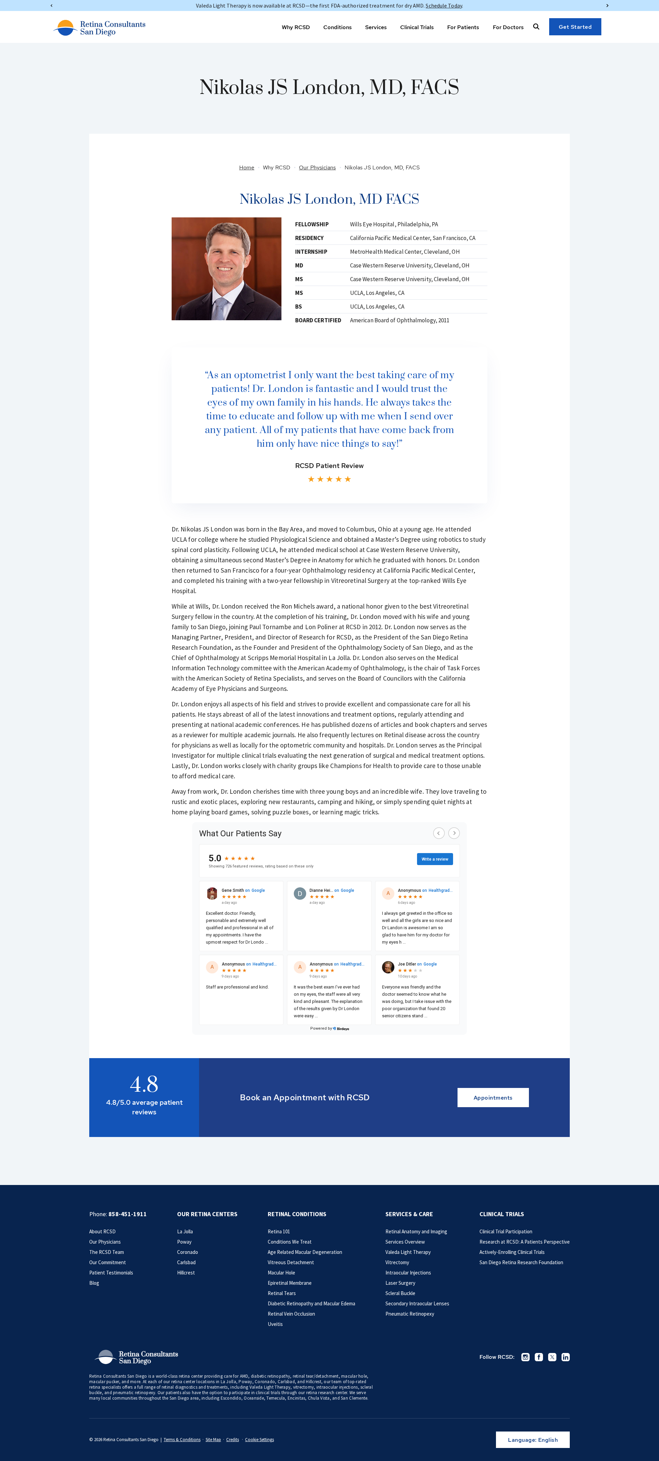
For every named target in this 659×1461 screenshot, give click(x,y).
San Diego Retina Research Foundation (521, 1262)
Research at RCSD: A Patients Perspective (524, 1241)
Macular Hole (281, 1272)
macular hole (354, 1376)
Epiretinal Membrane (290, 1283)
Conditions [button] (337, 27)
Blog (94, 1283)
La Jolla (185, 1231)
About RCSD (102, 1231)
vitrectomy (303, 1387)
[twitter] (552, 1357)
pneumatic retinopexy (134, 1393)
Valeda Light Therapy (408, 1252)
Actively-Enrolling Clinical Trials (512, 1252)
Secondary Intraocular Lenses (417, 1303)
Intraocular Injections (408, 1272)
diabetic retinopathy (270, 1376)
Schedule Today (444, 5)
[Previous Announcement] (52, 5)
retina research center (326, 1393)
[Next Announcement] (607, 5)
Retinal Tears (282, 1293)
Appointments (493, 1097)
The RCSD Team (106, 1252)
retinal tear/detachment (316, 1376)
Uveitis (275, 1324)
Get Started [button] (575, 27)
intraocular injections (337, 1387)
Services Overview (405, 1241)
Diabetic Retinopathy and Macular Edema (311, 1303)
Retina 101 (279, 1231)
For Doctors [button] (508, 27)
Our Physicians (105, 1241)
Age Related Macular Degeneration (305, 1252)
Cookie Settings (259, 1439)
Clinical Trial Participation (505, 1231)
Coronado (187, 1252)
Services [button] (376, 27)
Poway (184, 1241)
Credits (232, 1439)
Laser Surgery (400, 1283)
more (135, 1382)
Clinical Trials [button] (417, 27)
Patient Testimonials (111, 1272)
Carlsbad (186, 1262)
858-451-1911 (127, 1214)
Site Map (213, 1439)
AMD (244, 1376)
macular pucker (104, 1382)
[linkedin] (566, 1357)
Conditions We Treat (290, 1241)
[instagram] (525, 1357)
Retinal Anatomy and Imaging (416, 1231)
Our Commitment (107, 1262)
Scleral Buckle (400, 1293)
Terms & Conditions (182, 1439)
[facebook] (539, 1357)
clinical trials (268, 1393)
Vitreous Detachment (291, 1262)
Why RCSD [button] (296, 27)
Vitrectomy (397, 1262)
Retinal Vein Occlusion (291, 1313)
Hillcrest (186, 1272)
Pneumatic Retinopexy (409, 1313)
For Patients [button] (463, 27)
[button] (536, 27)
